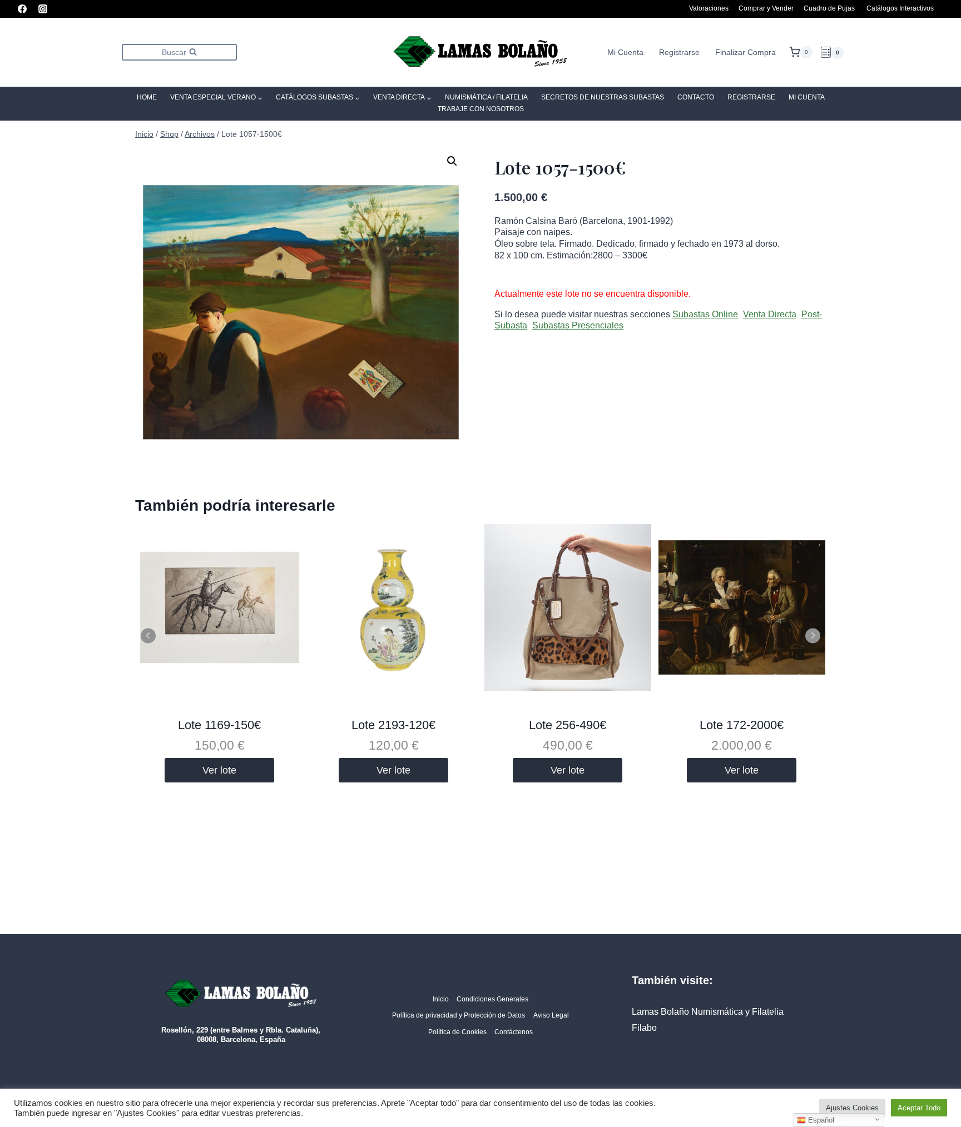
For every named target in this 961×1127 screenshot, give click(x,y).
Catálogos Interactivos (900, 8)
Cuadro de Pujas (829, 8)
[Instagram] (43, 9)
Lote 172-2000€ (742, 725)
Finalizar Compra (745, 52)
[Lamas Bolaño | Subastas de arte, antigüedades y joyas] (480, 52)
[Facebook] (22, 9)
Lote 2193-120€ (393, 725)
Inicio (441, 999)
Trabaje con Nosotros (481, 109)
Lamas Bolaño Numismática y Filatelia (708, 1011)
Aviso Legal (551, 1015)
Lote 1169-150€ (219, 725)
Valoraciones (709, 8)
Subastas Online (705, 314)
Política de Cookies (457, 1032)
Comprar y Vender (766, 8)
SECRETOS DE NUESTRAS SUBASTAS (602, 97)
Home (147, 97)
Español (820, 1120)
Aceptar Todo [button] (919, 1108)
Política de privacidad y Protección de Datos (458, 1015)
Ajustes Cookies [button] (852, 1108)
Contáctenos (513, 1032)
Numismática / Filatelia (486, 97)
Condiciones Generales (492, 999)
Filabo (644, 1028)
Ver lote (219, 770)
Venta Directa (769, 314)
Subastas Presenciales (577, 325)
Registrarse (679, 52)
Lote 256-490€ (567, 725)
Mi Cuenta (625, 52)
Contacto (695, 97)
